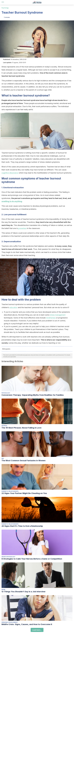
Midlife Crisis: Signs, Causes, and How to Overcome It (27, 624)
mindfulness (51, 318)
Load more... (37, 630)
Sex (3, 458)
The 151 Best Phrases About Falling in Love (21, 428)
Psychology (5, 8)
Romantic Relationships (10, 491)
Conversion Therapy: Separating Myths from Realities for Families (33, 395)
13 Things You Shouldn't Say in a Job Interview (23, 591)
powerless (22, 228)
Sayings (4, 425)
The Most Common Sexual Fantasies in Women (23, 460)
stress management (57, 315)
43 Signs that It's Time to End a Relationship (22, 526)
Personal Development (10, 622)
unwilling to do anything (12, 201)
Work (3, 589)
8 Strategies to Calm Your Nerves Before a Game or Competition (32, 559)
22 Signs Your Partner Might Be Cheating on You (24, 493)
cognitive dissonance (10, 173)
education (13, 307)
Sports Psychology (8, 556)
